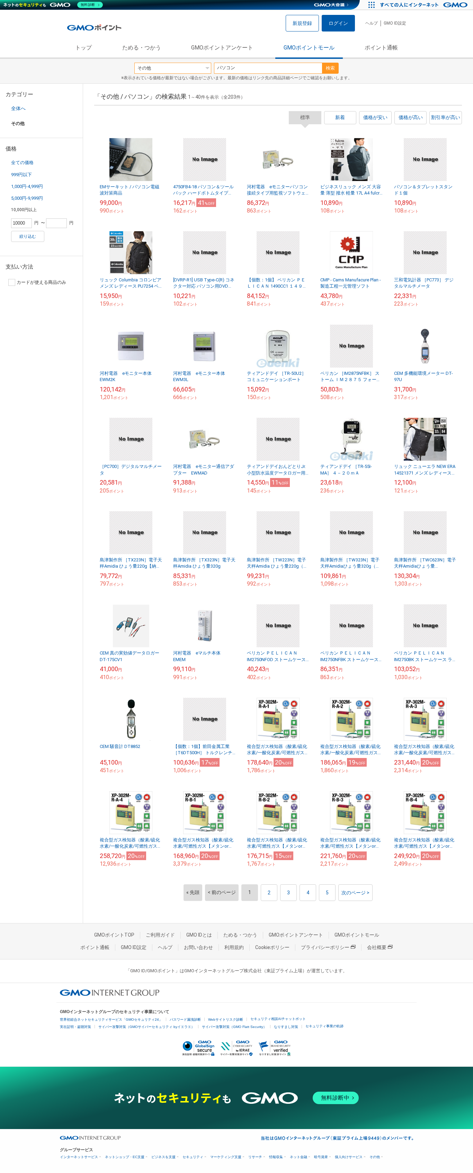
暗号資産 (321, 1157)
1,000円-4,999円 (27, 186)
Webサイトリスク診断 (225, 1019)
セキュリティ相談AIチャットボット (278, 1019)
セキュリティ (192, 1157)
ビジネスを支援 (163, 1157)
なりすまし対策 (286, 1027)
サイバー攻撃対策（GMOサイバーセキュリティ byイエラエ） (146, 1027)
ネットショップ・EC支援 (124, 1157)
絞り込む (27, 236)
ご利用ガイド (160, 935)
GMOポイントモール (309, 47)
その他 (374, 1157)
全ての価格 (22, 162)
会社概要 (376, 947)
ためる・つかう (141, 47)
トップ (83, 47)
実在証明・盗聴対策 (75, 1027)
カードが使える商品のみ (41, 282)
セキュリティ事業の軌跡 (324, 1026)
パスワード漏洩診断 (185, 1019)
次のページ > (355, 892)
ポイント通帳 (381, 47)
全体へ (18, 108)
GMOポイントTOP (114, 935)
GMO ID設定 (395, 23)
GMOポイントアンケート (222, 47)
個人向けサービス (349, 1157)
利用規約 (234, 947)
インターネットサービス (79, 1157)
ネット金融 (298, 1157)
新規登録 (302, 23)
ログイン (338, 23)
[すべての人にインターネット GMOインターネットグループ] (424, 5)
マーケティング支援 (225, 1157)
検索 (330, 68)
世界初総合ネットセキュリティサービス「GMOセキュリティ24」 (111, 1019)
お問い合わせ (198, 947)
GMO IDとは (199, 935)
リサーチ (255, 1157)
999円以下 (21, 174)
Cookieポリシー (272, 947)
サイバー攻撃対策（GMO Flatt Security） (234, 1027)
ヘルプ (371, 23)
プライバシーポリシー (325, 947)
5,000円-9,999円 (27, 198)
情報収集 (276, 1157)
